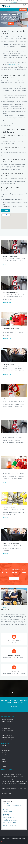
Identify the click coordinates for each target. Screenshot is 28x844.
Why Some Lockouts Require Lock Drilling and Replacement (14, 783)
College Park (4, 759)
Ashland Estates (5, 748)
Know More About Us (5, 629)
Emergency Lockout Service (7, 719)
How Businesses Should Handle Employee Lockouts (12, 776)
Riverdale (4, 745)
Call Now (4, 23)
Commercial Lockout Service (8, 723)
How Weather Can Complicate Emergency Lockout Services (14, 781)
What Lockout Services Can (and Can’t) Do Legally (12, 772)
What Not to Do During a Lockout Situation (11, 785)
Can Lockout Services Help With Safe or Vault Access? (13, 779)
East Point (4, 761)
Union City (4, 754)
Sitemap (23, 838)
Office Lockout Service (6, 728)
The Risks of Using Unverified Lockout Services (11, 774)
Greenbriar (4, 766)
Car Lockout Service (6, 726)
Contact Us (13, 2)
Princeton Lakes (5, 764)
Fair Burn (4, 752)
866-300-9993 (24, 5)
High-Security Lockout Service (8, 739)
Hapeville (4, 757)
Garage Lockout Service (7, 735)
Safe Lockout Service (6, 733)
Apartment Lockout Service (7, 730)
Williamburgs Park (6, 750)
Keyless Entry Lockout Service (8, 737)
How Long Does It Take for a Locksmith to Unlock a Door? (14, 796)
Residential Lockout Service (7, 721)
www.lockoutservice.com (14, 64)
